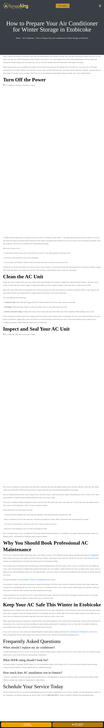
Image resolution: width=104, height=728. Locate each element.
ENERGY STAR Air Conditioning (34, 580)
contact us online (65, 695)
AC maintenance (93, 555)
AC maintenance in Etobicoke (77, 632)
